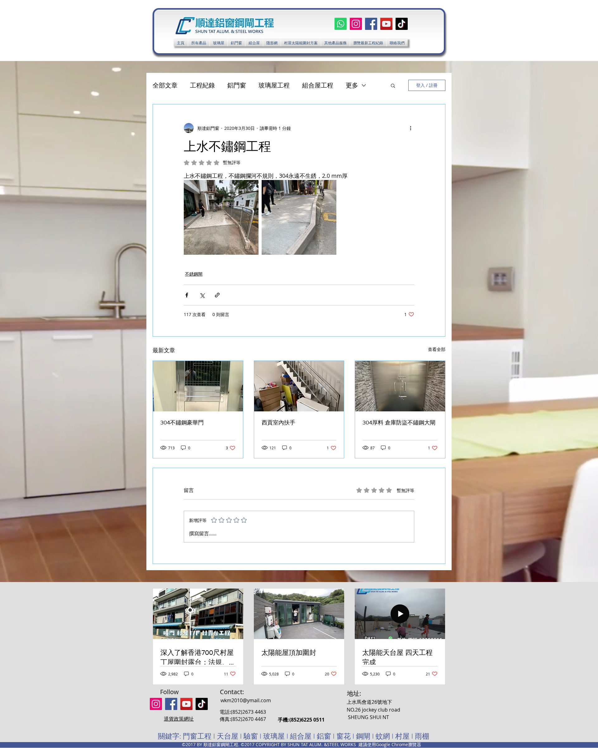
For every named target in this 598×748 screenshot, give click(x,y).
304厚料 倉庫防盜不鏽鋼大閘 (399, 422)
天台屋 (227, 736)
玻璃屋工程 (274, 85)
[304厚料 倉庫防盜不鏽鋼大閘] (400, 386)
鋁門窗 (236, 85)
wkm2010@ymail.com (246, 700)
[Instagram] (356, 24)
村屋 (403, 736)
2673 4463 (254, 711)
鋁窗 (324, 736)
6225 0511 (313, 719)
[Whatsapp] (341, 24)
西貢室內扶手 (278, 422)
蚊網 (383, 736)
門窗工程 (197, 736)
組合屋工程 (317, 85)
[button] (335, 42)
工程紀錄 (202, 85)
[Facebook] (371, 24)
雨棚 (422, 736)
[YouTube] (386, 24)
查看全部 (436, 349)
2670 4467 (254, 719)
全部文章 (165, 85)
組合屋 (300, 736)
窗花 (343, 736)
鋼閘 (363, 736)
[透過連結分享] (217, 295)
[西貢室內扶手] (299, 386)
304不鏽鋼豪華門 (182, 422)
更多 (352, 85)
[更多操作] (410, 128)
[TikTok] (402, 24)
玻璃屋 (274, 736)
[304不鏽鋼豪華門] (198, 386)
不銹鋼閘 (193, 274)
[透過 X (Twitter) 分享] (202, 295)
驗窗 (251, 736)
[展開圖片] (221, 217)
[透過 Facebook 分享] (187, 295)
